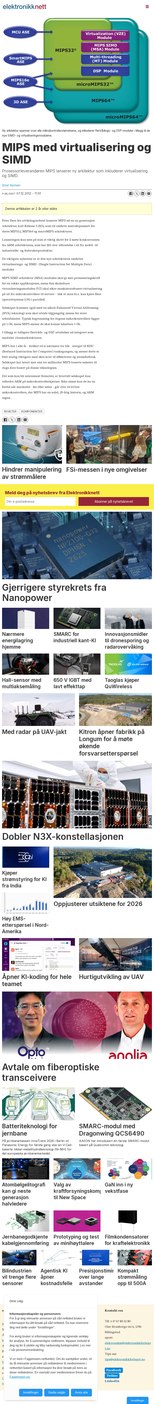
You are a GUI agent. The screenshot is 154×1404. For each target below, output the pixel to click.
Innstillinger (137, 1400)
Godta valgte (56, 1392)
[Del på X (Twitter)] (137, 193)
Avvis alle (81, 1392)
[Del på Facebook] (131, 193)
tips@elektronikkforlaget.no (125, 1359)
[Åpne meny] (147, 7)
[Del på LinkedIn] (143, 193)
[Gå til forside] (71, 7)
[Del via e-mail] (149, 193)
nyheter (10, 411)
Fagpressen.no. (20, 1376)
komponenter (31, 411)
